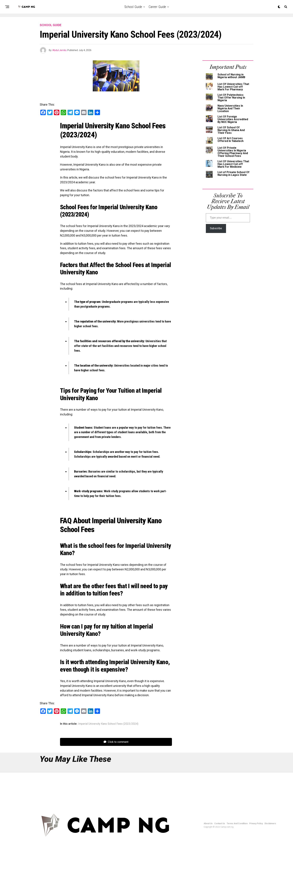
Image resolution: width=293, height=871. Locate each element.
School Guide (133, 7)
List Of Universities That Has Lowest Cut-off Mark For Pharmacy (233, 86)
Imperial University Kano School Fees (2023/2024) (108, 723)
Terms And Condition (237, 823)
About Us (208, 823)
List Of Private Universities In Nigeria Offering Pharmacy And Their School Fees (233, 152)
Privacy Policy (256, 823)
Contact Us (219, 823)
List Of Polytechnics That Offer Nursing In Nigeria (231, 97)
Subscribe (216, 228)
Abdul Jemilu (59, 50)
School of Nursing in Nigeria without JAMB (231, 76)
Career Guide (157, 7)
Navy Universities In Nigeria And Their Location (230, 108)
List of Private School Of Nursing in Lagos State (233, 174)
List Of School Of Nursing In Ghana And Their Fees (231, 130)
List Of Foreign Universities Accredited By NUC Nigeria (233, 119)
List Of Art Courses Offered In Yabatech (230, 140)
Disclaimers (270, 823)
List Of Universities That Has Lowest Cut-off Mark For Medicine (233, 164)
